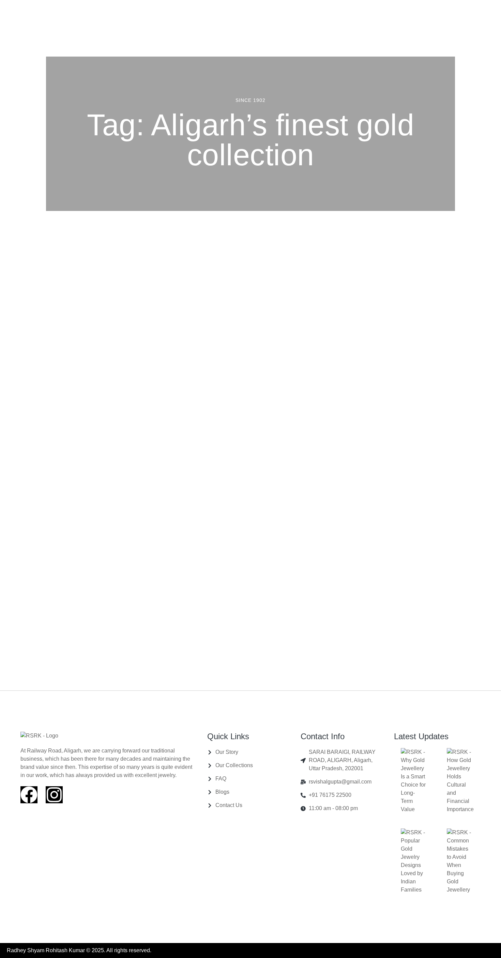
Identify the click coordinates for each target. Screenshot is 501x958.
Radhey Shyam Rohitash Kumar (46, 950)
